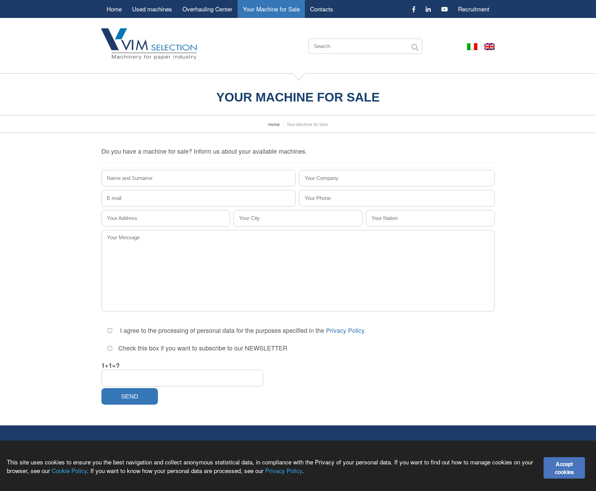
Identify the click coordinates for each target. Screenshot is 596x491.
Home (114, 8)
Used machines (152, 8)
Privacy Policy (345, 330)
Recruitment (473, 8)
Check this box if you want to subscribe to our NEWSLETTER (202, 348)
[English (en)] (489, 46)
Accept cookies (564, 468)
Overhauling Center (207, 8)
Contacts (321, 8)
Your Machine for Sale (271, 8)
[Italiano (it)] (472, 46)
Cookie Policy (69, 470)
